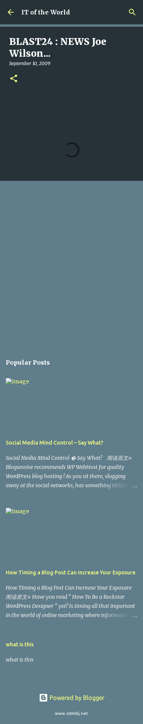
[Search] (132, 12)
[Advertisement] (71, 263)
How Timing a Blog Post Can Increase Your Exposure (70, 572)
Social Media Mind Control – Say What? (54, 443)
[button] (13, 79)
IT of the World (45, 12)
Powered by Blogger (76, 697)
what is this (20, 644)
